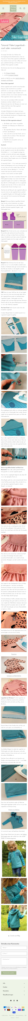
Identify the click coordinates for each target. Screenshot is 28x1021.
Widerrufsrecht (11, 1015)
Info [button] (4, 983)
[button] (3, 8)
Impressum (12, 1017)
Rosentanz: (14, 654)
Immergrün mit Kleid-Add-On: (14, 675)
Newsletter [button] (6, 991)
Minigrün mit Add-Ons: (14, 809)
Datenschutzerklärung (19, 1015)
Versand (17, 1017)
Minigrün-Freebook (10, 73)
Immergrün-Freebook (13, 75)
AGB (25, 1015)
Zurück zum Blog (15, 935)
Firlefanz (6, 1015)
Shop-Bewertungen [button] (8, 994)
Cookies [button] (5, 987)
